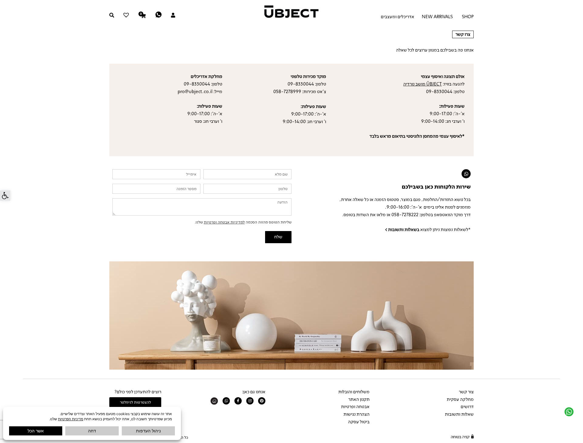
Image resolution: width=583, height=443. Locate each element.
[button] (5, 195)
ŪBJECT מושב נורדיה (422, 84)
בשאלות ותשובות (403, 230)
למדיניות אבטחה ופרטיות (224, 222)
